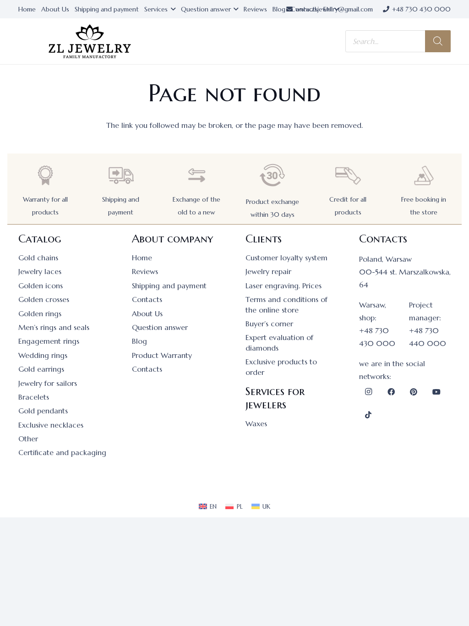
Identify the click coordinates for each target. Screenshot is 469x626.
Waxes (256, 423)
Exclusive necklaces (50, 424)
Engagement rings (48, 341)
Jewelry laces (39, 271)
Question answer (160, 327)
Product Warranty (162, 355)
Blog (139, 341)
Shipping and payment (169, 285)
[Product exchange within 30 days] (272, 175)
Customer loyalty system (286, 257)
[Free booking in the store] (423, 175)
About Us (147, 313)
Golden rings (39, 313)
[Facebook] (391, 392)
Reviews (145, 271)
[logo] (89, 41)
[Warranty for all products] (45, 175)
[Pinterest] (413, 392)
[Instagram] (368, 392)
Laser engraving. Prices (283, 285)
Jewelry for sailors (47, 383)
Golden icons (40, 285)
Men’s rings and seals (53, 327)
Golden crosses (43, 299)
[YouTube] (436, 392)
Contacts (147, 299)
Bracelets (33, 396)
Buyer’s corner (269, 323)
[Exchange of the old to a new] (196, 175)
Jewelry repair (268, 271)
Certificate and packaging (62, 452)
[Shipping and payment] (121, 175)
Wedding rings (42, 355)
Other (28, 438)
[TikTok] (368, 415)
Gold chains (38, 257)
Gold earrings (41, 368)
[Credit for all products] (348, 175)
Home (142, 257)
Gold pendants (43, 410)
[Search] (438, 41)
